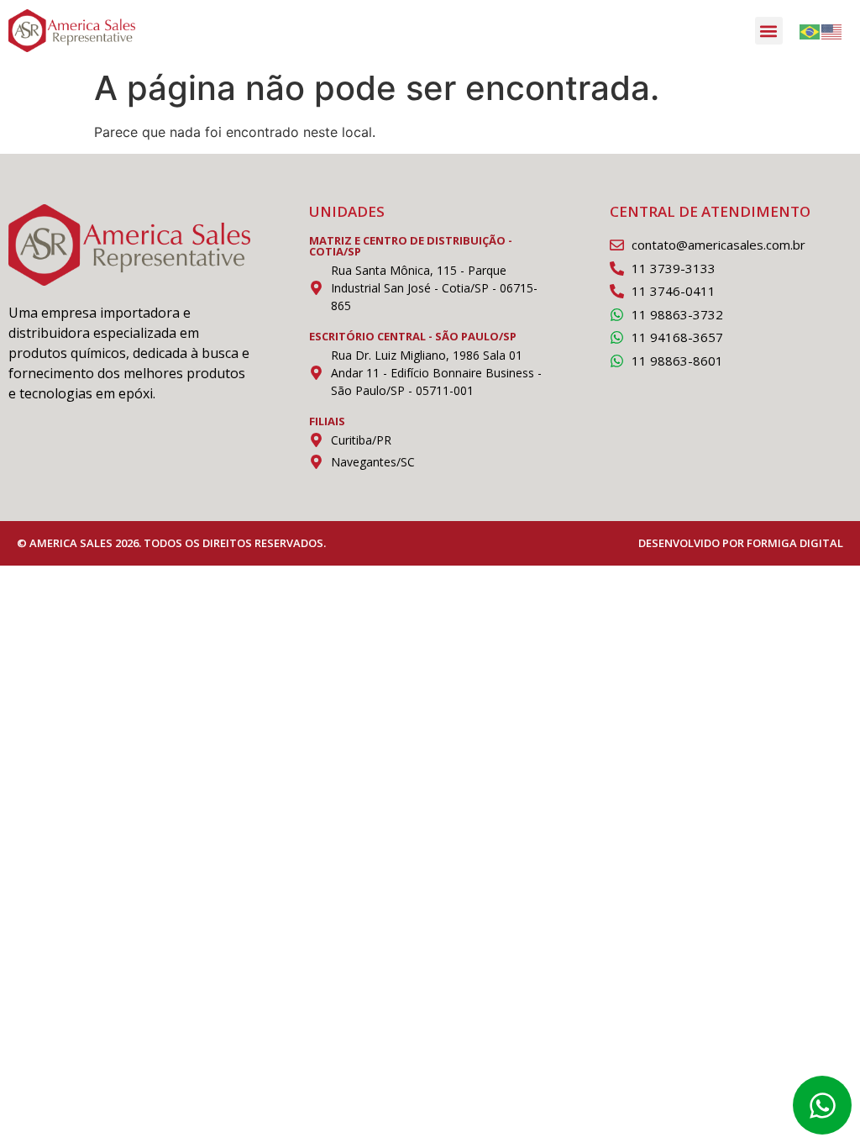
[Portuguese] (810, 31)
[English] (832, 31)
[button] (769, 31)
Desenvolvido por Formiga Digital (740, 542)
